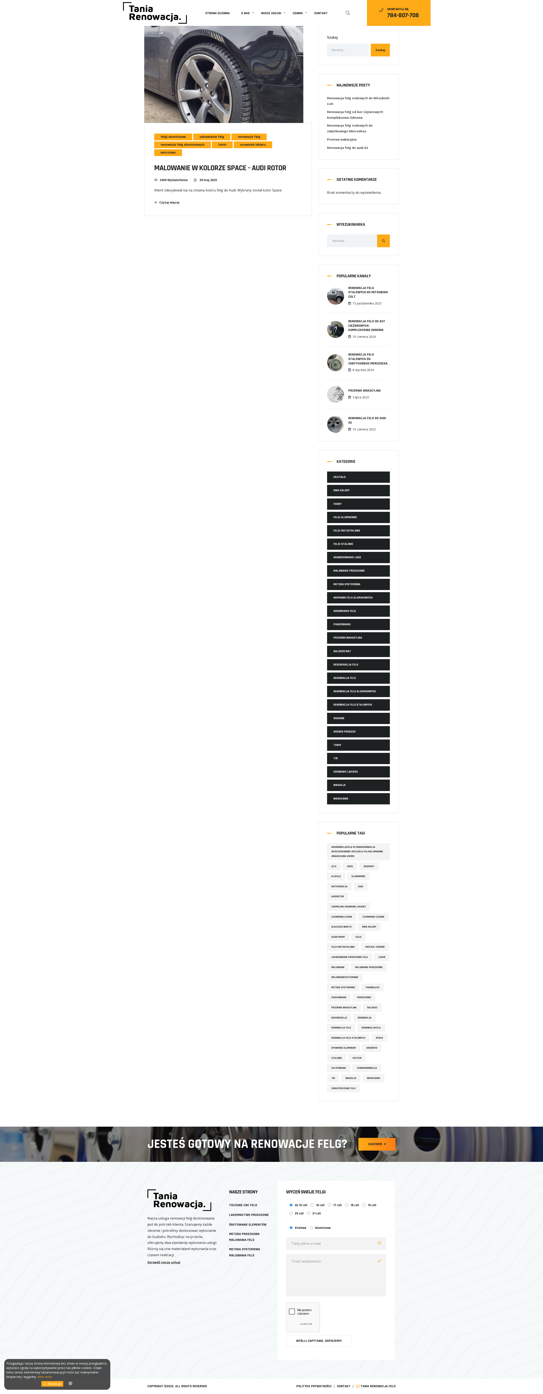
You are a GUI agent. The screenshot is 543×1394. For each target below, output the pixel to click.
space (379, 1038)
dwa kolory (341, 490)
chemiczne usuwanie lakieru (348, 906)
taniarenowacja (367, 1068)
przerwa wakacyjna (347, 638)
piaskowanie (338, 997)
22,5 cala (339, 477)
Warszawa (373, 1078)
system (357, 1058)
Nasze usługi (271, 13)
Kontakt (321, 13)
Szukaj (332, 37)
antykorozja (339, 886)
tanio (222, 144)
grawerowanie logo (347, 557)
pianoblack (372, 987)
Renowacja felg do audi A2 (347, 147)
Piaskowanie (342, 624)
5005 (350, 866)
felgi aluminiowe (173, 137)
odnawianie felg (212, 137)
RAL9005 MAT (342, 651)
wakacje (339, 785)
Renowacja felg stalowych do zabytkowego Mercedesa (350, 128)
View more (45, 1377)
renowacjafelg (371, 1027)
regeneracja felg (345, 665)
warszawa (168, 152)
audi (360, 886)
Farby (337, 504)
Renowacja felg (341, 1027)
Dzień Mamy (338, 937)
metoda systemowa (346, 584)
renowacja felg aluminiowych (182, 144)
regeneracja (339, 1017)
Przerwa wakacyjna (342, 139)
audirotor (337, 896)
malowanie (337, 967)
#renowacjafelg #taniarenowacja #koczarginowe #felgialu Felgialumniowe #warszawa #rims (357, 852)
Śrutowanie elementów (247, 1224)
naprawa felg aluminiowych (353, 598)
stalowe (336, 1058)
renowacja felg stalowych (352, 705)
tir (335, 758)
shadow (338, 718)
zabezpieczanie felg (343, 1088)
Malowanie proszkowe (349, 571)
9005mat (369, 866)
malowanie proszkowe (369, 967)
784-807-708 (403, 15)
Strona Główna (217, 13)
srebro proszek (344, 732)
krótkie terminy (375, 947)
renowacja (364, 1017)
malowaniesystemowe (344, 977)
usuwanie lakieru (253, 144)
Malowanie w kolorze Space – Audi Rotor (220, 168)
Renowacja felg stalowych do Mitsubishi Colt (358, 101)
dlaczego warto (341, 926)
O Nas (245, 13)
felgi (358, 937)
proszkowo (364, 997)
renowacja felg (249, 137)
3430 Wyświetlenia (174, 180)
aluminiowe (358, 876)
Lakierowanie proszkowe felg (349, 957)
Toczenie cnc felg (243, 1205)
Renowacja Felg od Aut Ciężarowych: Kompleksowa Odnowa (355, 115)
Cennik (298, 13)
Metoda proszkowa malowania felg (244, 1237)
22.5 (333, 866)
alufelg (336, 876)
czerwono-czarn (341, 916)
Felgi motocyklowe (346, 531)
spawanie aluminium (343, 1047)
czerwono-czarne (373, 916)
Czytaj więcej (168, 202)
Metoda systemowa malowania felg (244, 1252)
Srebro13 (371, 1047)
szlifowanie (338, 1068)
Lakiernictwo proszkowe (249, 1215)
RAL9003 (372, 1007)
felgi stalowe (343, 544)
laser (381, 957)
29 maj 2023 (208, 180)
